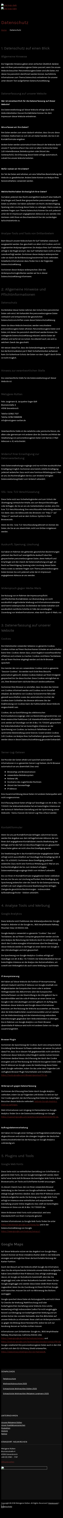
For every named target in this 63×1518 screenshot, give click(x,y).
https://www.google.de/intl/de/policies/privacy (22, 1338)
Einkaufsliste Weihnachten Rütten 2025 (20, 1389)
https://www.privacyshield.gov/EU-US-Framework (23, 1352)
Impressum (53, 1503)
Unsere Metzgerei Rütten (11, 1422)
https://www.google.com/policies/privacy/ (20, 1231)
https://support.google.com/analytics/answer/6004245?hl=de (29, 1117)
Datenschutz (6, 1506)
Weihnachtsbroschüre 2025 (15, 1383)
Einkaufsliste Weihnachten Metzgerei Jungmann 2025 (26, 1393)
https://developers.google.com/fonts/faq (20, 1225)
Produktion (5, 1428)
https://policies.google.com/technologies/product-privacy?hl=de (31, 1342)
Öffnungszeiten (7, 1462)
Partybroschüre (9, 1379)
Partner (4, 1434)
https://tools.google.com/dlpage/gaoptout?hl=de (24, 1075)
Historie (4, 1431)
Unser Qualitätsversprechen (13, 1425)
